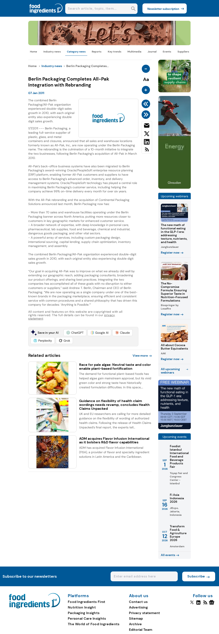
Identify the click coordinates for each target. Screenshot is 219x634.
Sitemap (136, 618)
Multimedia (134, 51)
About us (139, 596)
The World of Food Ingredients (94, 624)
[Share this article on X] (147, 134)
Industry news (52, 51)
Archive (135, 624)
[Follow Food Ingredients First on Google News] (212, 604)
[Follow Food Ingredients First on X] (192, 604)
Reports (96, 51)
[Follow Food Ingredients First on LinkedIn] (198, 604)
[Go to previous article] (147, 104)
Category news (76, 51)
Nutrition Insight (82, 607)
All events (168, 555)
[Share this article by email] (147, 126)
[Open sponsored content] (109, 44)
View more (140, 355)
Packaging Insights (83, 613)
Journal (152, 51)
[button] (75, 332)
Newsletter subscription (163, 8)
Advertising (138, 607)
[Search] (133, 9)
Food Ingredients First (86, 602)
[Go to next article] (147, 114)
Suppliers (183, 51)
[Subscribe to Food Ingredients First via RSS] (147, 151)
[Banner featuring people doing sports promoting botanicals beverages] (174, 187)
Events (167, 51)
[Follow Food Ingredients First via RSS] (205, 604)
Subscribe (196, 576)
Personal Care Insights (87, 618)
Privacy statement (144, 613)
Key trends (114, 51)
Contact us (138, 602)
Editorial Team (140, 630)
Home (33, 51)
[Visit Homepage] (46, 15)
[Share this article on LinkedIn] (147, 143)
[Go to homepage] (34, 607)
